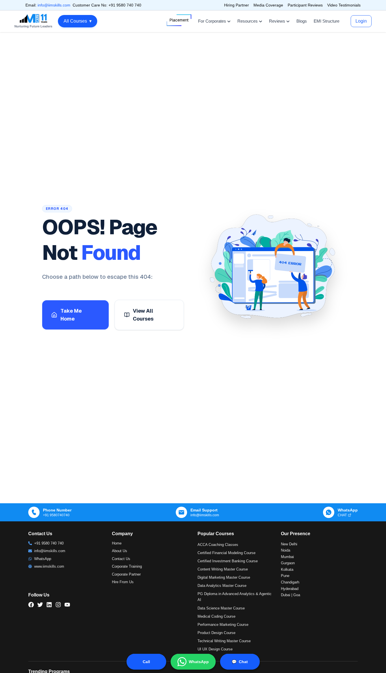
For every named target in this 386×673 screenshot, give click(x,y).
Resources (247, 21)
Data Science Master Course (221, 608)
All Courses (78, 21)
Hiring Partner (236, 5)
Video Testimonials (344, 5)
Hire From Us (123, 582)
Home (117, 543)
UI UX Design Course (215, 649)
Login (361, 21)
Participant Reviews (305, 5)
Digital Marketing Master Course (224, 577)
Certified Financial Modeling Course (226, 553)
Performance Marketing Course (223, 624)
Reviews (277, 21)
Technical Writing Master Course (224, 641)
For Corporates (212, 21)
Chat (240, 661)
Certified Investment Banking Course (228, 561)
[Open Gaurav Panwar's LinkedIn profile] (83, 659)
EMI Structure (326, 21)
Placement (179, 20)
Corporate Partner (126, 574)
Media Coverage (268, 5)
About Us (119, 551)
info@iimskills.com (54, 5)
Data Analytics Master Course (222, 585)
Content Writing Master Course (223, 569)
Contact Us (121, 559)
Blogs (301, 21)
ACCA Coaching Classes (218, 545)
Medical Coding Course (216, 616)
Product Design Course (216, 633)
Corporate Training (127, 566)
